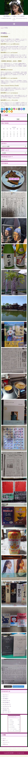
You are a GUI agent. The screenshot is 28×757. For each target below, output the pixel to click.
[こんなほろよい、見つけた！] (14, 542)
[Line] (12, 109)
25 (7, 136)
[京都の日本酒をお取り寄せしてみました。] (14, 256)
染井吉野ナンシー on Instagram (9, 92)
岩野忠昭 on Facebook (7, 69)
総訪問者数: (5, 710)
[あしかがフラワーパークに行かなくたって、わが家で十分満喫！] (14, 282)
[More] (12, 111)
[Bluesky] (9, 109)
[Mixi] (16, 109)
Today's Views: (5, 696)
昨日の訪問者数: (6, 702)
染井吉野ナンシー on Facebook (9, 52)
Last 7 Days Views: (6, 704)
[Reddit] (4, 111)
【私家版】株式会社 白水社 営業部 (11, 61)
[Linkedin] (24, 109)
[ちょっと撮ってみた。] (14, 438)
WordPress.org (5, 744)
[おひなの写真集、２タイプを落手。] (14, 567)
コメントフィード (6, 742)
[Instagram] (14, 109)
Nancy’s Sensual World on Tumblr (10, 85)
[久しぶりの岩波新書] (14, 490)
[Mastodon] (21, 109)
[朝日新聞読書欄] (14, 464)
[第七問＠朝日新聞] (14, 671)
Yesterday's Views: (6, 700)
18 (7, 134)
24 (3, 136)
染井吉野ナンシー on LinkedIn (9, 78)
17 (3, 134)
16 (24, 133)
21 (17, 134)
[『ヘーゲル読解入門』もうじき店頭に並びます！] (14, 645)
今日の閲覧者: (5, 698)
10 (3, 133)
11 (7, 133)
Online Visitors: (5, 694)
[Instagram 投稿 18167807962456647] (14, 179)
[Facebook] (4, 109)
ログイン (4, 738)
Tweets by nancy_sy (4, 159)
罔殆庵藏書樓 (4, 36)
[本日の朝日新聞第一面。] (14, 204)
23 (24, 134)
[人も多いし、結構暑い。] (14, 308)
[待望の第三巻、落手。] (14, 334)
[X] (7, 109)
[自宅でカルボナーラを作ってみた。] (14, 386)
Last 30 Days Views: (6, 706)
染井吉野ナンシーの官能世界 (14, 1)
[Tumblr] (2, 111)
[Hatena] (2, 109)
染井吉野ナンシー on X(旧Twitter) (10, 44)
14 (17, 133)
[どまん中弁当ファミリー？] (14, 516)
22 (20, 134)
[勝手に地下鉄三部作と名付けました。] (14, 619)
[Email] (7, 111)
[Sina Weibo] (9, 111)
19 (10, 134)
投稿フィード (5, 740)
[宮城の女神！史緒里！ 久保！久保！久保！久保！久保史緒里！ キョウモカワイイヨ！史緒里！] (14, 412)
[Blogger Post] (19, 109)
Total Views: (5, 708)
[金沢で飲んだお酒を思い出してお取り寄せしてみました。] (14, 593)
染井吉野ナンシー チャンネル (9, 100)
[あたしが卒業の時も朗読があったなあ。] (14, 360)
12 (10, 133)
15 (20, 133)
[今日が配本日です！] (14, 230)
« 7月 (2, 139)
